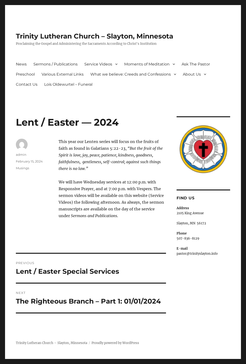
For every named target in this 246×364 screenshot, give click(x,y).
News (21, 64)
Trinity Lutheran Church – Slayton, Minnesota (94, 36)
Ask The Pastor (196, 64)
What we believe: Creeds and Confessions (130, 74)
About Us (192, 74)
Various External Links (63, 74)
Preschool (25, 74)
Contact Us (26, 84)
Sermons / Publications (55, 64)
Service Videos (98, 64)
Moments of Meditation (147, 64)
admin (21, 154)
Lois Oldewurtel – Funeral (68, 84)
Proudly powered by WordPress (115, 343)
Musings (22, 168)
